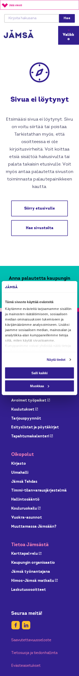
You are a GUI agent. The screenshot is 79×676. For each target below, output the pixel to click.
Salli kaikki (39, 373)
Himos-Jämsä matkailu (34, 581)
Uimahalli (19, 473)
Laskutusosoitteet (28, 590)
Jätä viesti (15, 5)
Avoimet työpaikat (30, 400)
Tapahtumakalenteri (32, 436)
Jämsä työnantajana (30, 572)
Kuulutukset (24, 409)
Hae (67, 18)
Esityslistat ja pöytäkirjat (35, 427)
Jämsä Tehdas (24, 482)
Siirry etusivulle (39, 208)
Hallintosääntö (25, 499)
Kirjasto (18, 464)
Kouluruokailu (26, 508)
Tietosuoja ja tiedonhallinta (34, 653)
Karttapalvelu (26, 554)
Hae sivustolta (39, 228)
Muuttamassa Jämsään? (33, 527)
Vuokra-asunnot (26, 517)
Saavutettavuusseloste (31, 640)
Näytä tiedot (56, 359)
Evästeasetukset (26, 666)
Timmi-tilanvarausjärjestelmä (39, 490)
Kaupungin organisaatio (33, 563)
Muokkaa (37, 386)
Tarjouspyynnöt (26, 418)
